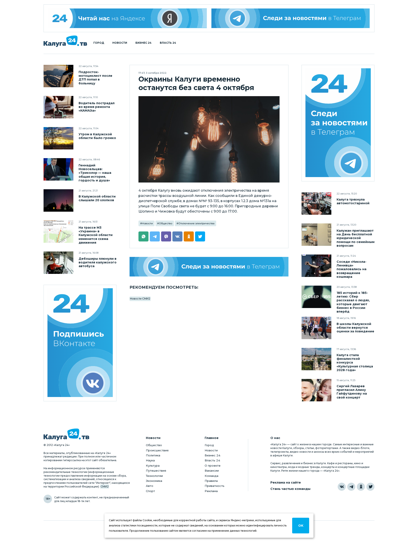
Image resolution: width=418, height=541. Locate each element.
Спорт (150, 491)
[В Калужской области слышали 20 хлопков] (58, 200)
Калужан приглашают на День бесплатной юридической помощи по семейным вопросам (355, 238)
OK (300, 526)
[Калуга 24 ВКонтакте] (80, 343)
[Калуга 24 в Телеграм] (338, 123)
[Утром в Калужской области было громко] (58, 138)
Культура (153, 465)
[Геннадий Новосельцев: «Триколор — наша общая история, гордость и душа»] (58, 169)
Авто (149, 485)
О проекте (213, 465)
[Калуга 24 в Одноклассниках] (361, 487)
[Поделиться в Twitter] (200, 236)
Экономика (154, 480)
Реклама (211, 491)
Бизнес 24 (143, 42)
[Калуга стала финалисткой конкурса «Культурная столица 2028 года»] (316, 359)
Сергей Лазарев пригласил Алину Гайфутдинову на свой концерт (352, 391)
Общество (165, 223)
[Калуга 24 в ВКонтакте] (342, 487)
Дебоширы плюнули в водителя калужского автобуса (97, 262)
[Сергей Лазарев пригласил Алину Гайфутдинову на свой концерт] (316, 390)
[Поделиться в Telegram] (155, 236)
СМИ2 (105, 486)
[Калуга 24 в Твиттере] (370, 487)
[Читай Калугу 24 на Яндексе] (127, 18)
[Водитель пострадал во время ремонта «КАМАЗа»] (58, 107)
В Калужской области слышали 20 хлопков (97, 198)
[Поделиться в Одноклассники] (189, 236)
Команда (211, 475)
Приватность (214, 485)
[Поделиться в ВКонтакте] (177, 236)
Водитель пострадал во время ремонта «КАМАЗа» (97, 106)
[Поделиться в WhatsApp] (143, 236)
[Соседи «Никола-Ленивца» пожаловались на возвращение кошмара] (316, 266)
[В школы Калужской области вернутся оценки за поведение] (316, 328)
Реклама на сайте (285, 482)
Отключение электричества (196, 223)
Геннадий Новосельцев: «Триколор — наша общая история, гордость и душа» (95, 173)
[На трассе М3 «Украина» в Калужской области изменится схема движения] (58, 231)
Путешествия (156, 470)
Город (98, 42)
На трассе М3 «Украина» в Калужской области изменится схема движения (96, 235)
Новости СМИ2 (140, 298)
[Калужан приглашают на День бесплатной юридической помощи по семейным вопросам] (316, 234)
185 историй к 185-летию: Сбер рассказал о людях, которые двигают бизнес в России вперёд (353, 302)
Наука (150, 460)
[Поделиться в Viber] (166, 236)
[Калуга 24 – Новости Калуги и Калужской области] (65, 41)
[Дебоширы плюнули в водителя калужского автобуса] (58, 262)
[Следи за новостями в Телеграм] (290, 18)
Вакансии (212, 470)
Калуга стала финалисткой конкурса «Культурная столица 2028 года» (355, 362)
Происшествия (157, 450)
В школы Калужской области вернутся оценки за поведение (355, 327)
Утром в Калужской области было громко (97, 136)
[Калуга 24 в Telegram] (351, 487)
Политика (153, 455)
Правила (211, 480)
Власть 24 (168, 42)
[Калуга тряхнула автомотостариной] (316, 203)
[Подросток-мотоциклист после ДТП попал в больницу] (58, 76)
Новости (119, 42)
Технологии (154, 475)
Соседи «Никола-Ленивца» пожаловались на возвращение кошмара (351, 269)
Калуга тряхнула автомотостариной (353, 201)
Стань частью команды (290, 489)
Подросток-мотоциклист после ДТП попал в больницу (95, 77)
